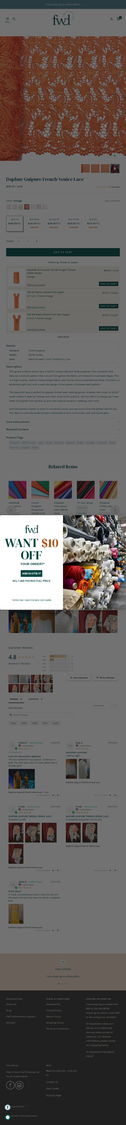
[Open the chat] (8, 1117)
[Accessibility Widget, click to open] (8, 1107)
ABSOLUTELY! (31, 574)
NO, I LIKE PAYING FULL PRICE (31, 581)
